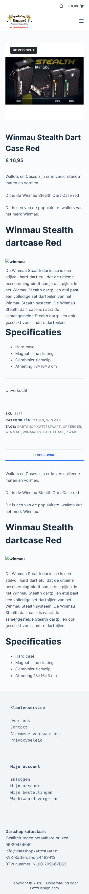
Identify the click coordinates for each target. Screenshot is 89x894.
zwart (72, 432)
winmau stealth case (43, 432)
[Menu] (81, 21)
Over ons (20, 720)
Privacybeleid (26, 740)
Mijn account (25, 786)
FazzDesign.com (44, 888)
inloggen (20, 779)
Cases (38, 420)
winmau (13, 432)
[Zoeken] (61, 6)
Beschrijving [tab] (44, 455)
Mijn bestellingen (31, 792)
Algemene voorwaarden (35, 733)
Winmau (54, 420)
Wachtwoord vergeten (33, 798)
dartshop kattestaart (39, 427)
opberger (72, 427)
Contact (19, 727)
